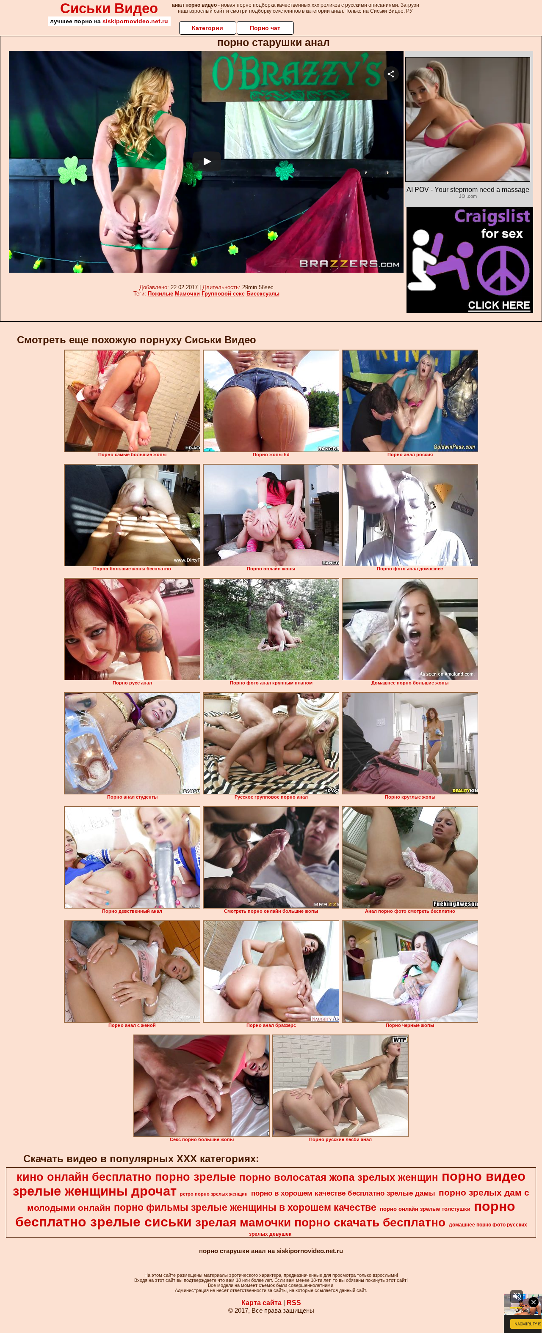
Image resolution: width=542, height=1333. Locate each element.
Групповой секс (223, 293)
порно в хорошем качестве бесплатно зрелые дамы (343, 1193)
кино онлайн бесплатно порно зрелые (126, 1177)
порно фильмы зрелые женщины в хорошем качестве (245, 1207)
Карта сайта (261, 1302)
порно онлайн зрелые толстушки (425, 1209)
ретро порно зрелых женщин (214, 1193)
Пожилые (160, 293)
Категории (207, 28)
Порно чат (265, 28)
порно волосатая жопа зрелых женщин (338, 1177)
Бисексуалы (262, 293)
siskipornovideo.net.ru (135, 21)
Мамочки (187, 293)
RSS (294, 1302)
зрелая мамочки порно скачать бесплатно (320, 1222)
